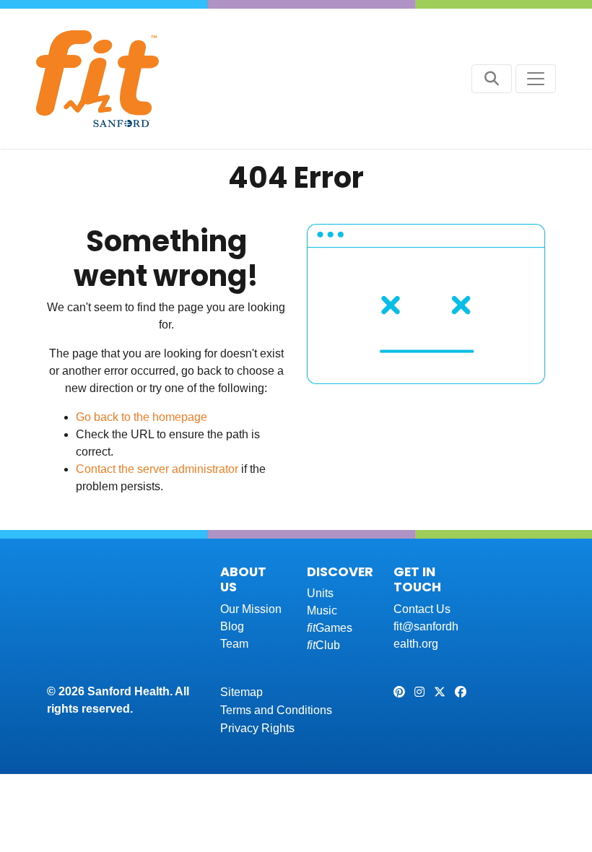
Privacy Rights (257, 728)
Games (329, 628)
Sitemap (241, 692)
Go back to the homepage (141, 417)
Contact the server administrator (157, 469)
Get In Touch (417, 579)
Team (234, 644)
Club (323, 645)
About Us (243, 579)
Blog (232, 626)
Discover (340, 571)
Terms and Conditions (276, 710)
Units (320, 593)
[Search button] (491, 78)
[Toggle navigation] (535, 78)
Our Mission (251, 609)
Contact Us (421, 609)
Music (322, 610)
